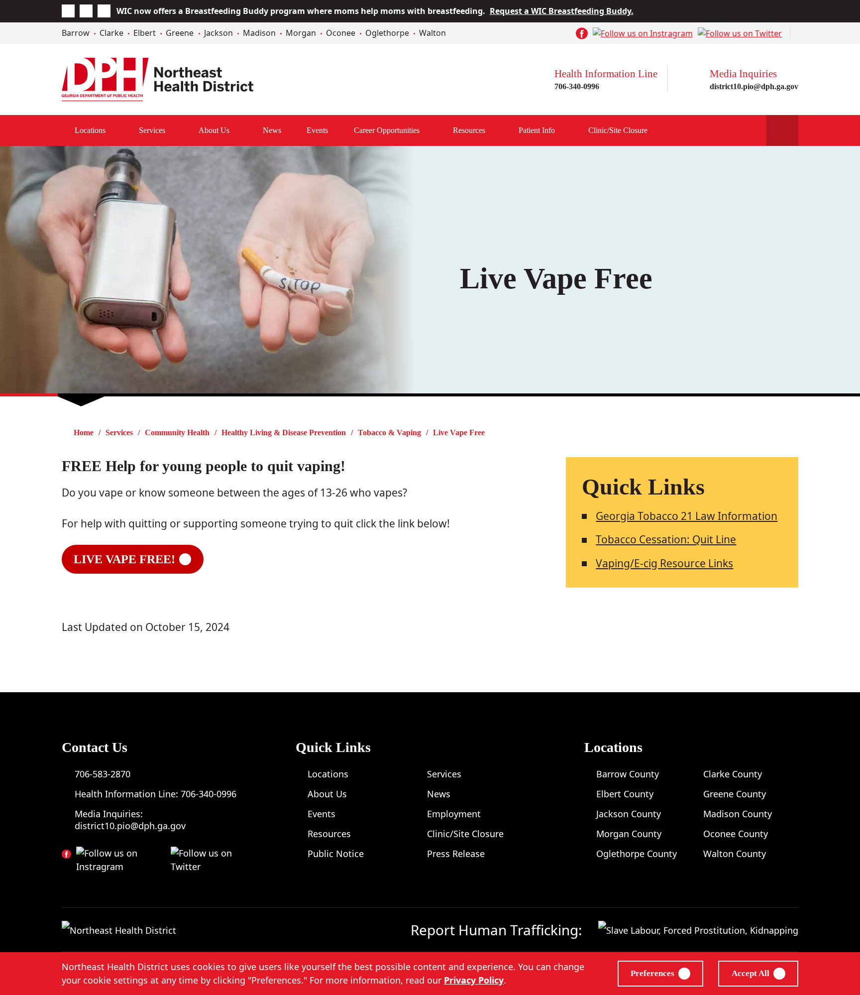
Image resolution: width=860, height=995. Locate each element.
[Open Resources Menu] (495, 130)
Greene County (734, 794)
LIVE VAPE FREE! (124, 559)
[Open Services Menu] (175, 130)
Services (152, 130)
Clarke (111, 32)
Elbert (144, 32)
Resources (469, 130)
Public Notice (336, 854)
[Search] (782, 130)
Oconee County (735, 834)
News (272, 130)
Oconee (340, 32)
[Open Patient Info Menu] (565, 130)
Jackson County (628, 814)
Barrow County (627, 774)
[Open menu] (430, 130)
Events (317, 130)
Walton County (734, 854)
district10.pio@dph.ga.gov (754, 86)
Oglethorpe (387, 32)
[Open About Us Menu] (239, 130)
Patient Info (537, 130)
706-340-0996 (576, 86)
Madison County (737, 814)
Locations (90, 130)
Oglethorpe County (636, 854)
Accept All (750, 973)
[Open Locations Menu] (116, 130)
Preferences (652, 973)
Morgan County (628, 834)
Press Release (456, 854)
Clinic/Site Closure (617, 130)
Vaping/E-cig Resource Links (664, 563)
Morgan (301, 32)
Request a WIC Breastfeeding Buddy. (562, 10)
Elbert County (624, 794)
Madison (259, 32)
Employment (454, 814)
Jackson (218, 32)
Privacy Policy (474, 980)
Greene (180, 32)
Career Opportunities (387, 130)
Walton (432, 32)
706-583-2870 (102, 774)
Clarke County (732, 774)
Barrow (76, 32)
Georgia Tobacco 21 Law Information (686, 516)
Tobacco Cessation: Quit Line (666, 539)
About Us (214, 130)
